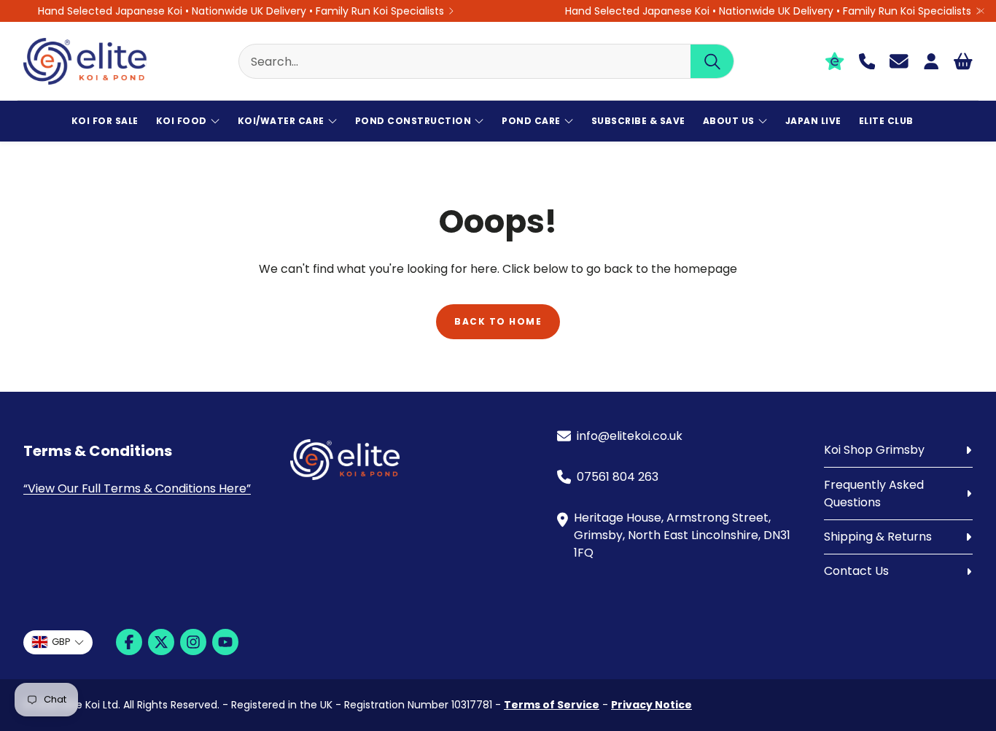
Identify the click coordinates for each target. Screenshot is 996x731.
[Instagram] (193, 642)
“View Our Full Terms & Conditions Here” (137, 488)
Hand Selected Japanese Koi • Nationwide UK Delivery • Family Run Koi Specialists (241, 11)
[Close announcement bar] (981, 11)
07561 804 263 (617, 476)
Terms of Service (551, 704)
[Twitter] (161, 642)
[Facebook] (129, 642)
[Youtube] (225, 642)
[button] (486, 61)
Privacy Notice (651, 704)
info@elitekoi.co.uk (629, 436)
